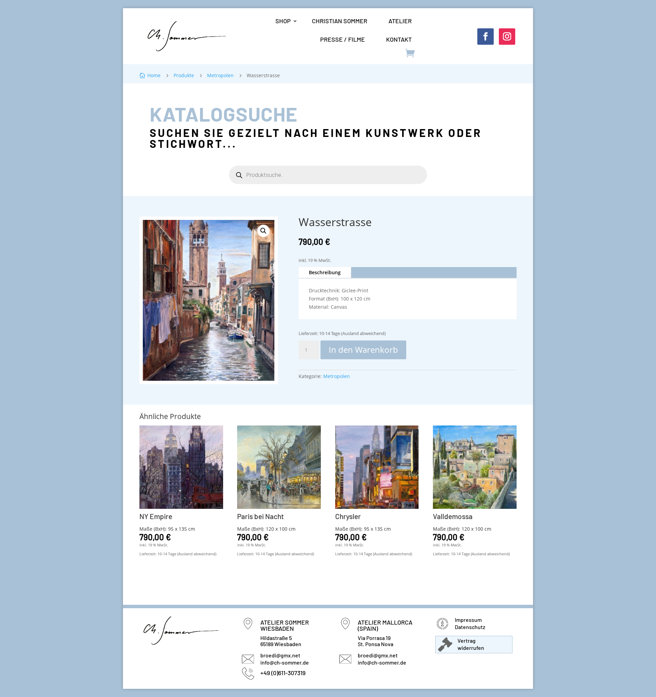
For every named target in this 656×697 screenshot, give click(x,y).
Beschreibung (325, 272)
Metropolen (336, 376)
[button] (263, 231)
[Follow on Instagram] (507, 36)
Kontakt (399, 39)
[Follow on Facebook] (485, 36)
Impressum (468, 619)
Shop (283, 21)
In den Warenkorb (363, 349)
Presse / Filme (342, 39)
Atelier (400, 21)
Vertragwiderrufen (470, 644)
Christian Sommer (339, 21)
